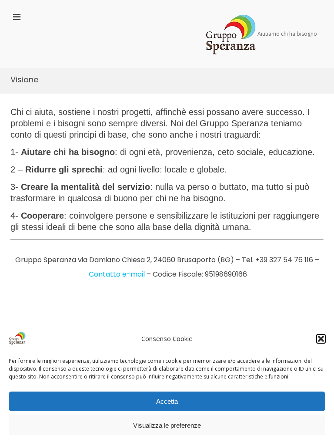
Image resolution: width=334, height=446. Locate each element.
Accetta (167, 401)
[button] (321, 338)
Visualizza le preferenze (167, 425)
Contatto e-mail (117, 274)
